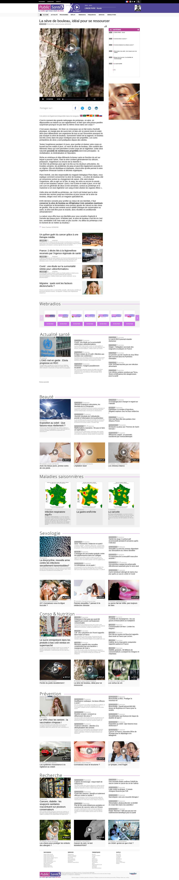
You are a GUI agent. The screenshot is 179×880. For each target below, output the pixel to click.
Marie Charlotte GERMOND (63, 24)
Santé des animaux (96, 868)
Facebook (118, 855)
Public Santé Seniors (49, 855)
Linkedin (118, 857)
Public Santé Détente (49, 856)
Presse (118, 863)
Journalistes (119, 861)
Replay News (47, 864)
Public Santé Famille (48, 858)
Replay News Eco (48, 865)
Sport (93, 863)
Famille (93, 856)
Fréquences (71, 854)
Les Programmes (72, 856)
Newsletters (119, 858)
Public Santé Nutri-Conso (50, 861)
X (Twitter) (118, 856)
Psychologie (95, 860)
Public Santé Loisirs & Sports (51, 857)
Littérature (94, 865)
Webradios (70, 861)
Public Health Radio (48, 862)
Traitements (95, 862)
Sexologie (94, 866)
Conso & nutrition (96, 855)
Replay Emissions (72, 855)
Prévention (94, 858)
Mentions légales (75, 877)
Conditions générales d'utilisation (87, 877)
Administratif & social (97, 864)
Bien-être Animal (47, 863)
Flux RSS (118, 854)
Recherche (70, 857)
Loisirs (93, 857)
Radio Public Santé (48, 854)
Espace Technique (120, 862)
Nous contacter (71, 858)
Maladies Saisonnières (73, 862)
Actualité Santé (71, 860)
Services (118, 860)
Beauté (94, 854)
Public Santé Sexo (48, 860)
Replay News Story (48, 866)
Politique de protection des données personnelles (105, 877)
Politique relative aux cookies (123, 877)
